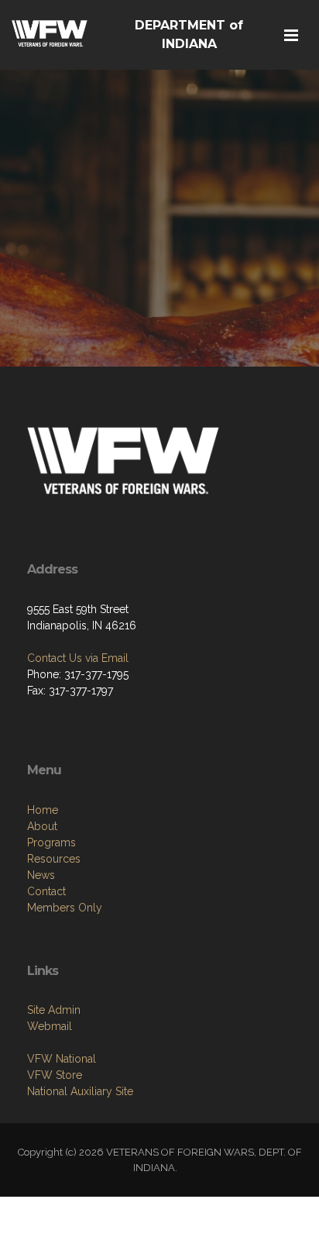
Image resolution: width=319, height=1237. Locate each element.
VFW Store (54, 1075)
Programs (51, 842)
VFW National (61, 1059)
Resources (54, 859)
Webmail (49, 1026)
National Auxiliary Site (80, 1091)
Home (42, 810)
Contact (46, 891)
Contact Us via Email (78, 658)
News (41, 875)
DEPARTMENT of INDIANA (189, 34)
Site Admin (54, 1010)
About (42, 826)
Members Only (64, 907)
